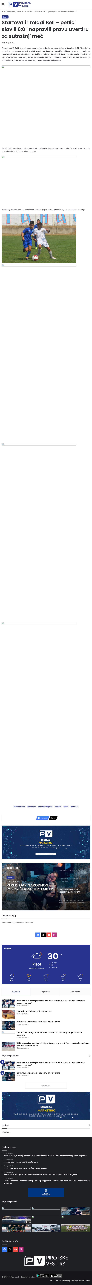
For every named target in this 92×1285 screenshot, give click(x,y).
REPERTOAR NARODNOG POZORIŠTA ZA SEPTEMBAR (38, 1022)
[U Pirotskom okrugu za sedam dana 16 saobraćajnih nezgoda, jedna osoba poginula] (8, 1035)
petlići (58, 807)
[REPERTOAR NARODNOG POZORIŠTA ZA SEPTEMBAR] (8, 1025)
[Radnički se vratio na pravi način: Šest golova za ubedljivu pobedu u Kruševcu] (75, 1228)
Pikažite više (46, 1086)
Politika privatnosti (77, 1281)
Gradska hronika (14, 877)
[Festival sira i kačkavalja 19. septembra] (8, 1014)
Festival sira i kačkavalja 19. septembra (34, 1011)
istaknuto (32, 807)
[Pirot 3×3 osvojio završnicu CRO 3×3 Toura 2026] (16, 1228)
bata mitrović (19, 807)
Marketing (66, 1281)
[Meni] (3, 5)
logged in (15, 922)
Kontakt (87, 1281)
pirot (66, 807)
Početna (6, 12)
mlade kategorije (45, 807)
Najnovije (16, 992)
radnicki (75, 807)
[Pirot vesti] (19, 4)
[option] (46, 886)
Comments (75, 992)
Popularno (45, 992)
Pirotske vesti (14, 1277)
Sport (13, 12)
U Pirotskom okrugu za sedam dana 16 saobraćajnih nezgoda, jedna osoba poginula (28, 887)
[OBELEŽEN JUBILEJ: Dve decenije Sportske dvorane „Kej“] (46, 1228)
